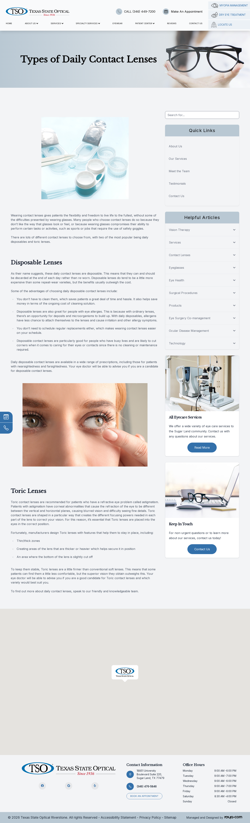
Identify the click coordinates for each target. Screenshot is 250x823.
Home (9, 23)
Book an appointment (144, 796)
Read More (202, 447)
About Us (175, 146)
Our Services (178, 159)
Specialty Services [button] (87, 23)
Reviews (171, 23)
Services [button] (56, 23)
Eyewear (117, 23)
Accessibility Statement (118, 817)
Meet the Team (179, 171)
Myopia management (234, 5)
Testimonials (177, 183)
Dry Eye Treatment (232, 14)
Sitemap (170, 817)
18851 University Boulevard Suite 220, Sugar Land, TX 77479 (150, 774)
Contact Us (195, 23)
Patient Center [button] (143, 23)
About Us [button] (30, 23)
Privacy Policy (150, 817)
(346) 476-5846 (147, 786)
